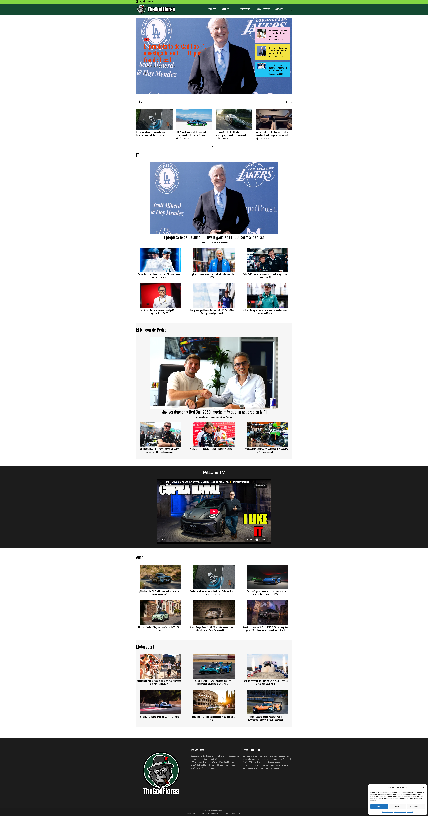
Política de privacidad (400, 812)
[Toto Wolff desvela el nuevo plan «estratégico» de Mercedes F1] (267, 259)
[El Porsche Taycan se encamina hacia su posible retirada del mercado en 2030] (267, 576)
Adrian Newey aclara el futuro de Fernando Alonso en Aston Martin (265, 311)
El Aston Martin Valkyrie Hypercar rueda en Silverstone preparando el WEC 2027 (212, 682)
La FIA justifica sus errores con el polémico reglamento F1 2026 (159, 311)
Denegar (397, 806)
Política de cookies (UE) (232, 813)
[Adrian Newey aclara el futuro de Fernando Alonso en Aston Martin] (267, 295)
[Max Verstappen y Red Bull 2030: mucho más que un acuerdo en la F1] (214, 372)
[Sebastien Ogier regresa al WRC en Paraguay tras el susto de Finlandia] (160, 666)
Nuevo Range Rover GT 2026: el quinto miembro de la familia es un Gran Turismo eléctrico (212, 628)
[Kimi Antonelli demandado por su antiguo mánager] (214, 434)
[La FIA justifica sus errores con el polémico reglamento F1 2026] (160, 295)
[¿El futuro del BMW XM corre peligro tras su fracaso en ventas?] (160, 576)
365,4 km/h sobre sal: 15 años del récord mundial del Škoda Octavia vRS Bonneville (191, 135)
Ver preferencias (416, 806)
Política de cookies (387, 812)
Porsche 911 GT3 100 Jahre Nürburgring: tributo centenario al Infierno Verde (231, 135)
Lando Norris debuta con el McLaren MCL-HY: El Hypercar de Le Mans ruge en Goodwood (265, 718)
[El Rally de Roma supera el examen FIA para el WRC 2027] (214, 702)
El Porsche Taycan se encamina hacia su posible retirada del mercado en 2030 (265, 592)
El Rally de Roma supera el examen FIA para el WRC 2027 (212, 718)
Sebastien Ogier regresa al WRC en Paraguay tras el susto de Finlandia (159, 682)
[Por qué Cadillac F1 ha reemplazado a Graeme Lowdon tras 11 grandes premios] (160, 434)
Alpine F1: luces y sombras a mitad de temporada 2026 (212, 275)
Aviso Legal (410, 812)
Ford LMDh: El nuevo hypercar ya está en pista (159, 716)
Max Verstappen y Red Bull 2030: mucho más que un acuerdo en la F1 (214, 412)
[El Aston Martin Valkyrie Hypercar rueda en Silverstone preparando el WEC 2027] (214, 666)
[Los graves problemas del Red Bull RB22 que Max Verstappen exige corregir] (214, 295)
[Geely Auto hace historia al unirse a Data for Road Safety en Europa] (154, 119)
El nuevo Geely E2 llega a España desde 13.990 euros (159, 628)
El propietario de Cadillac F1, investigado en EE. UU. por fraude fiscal (175, 52)
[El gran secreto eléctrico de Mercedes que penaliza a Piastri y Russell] (267, 434)
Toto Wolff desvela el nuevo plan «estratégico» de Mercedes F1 (265, 275)
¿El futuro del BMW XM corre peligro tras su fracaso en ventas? (159, 592)
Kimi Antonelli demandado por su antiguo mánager (212, 449)
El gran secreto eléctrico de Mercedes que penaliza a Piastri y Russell (265, 450)
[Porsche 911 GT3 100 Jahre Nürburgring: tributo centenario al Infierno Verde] (234, 119)
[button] (423, 787)
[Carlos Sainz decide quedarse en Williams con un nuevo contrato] (160, 259)
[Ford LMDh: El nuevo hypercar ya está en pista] (160, 702)
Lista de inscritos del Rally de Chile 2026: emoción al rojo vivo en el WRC (265, 682)
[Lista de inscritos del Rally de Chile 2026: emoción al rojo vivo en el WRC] (267, 666)
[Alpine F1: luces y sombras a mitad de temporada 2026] (214, 259)
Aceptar (379, 806)
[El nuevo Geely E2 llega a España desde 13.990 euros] (160, 612)
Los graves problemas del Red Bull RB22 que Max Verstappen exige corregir (212, 311)
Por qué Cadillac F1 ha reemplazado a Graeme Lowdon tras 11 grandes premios (159, 450)
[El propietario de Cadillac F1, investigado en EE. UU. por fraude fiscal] (214, 198)
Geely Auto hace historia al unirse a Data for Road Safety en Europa (151, 133)
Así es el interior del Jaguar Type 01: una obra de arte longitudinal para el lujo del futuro (272, 135)
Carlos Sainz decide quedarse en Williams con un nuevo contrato (159, 275)
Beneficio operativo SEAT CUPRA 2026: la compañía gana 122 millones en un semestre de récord (265, 628)
